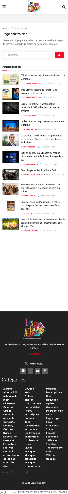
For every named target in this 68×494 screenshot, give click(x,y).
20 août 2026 (44, 147)
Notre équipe (34, 354)
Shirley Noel (29, 213)
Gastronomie (33, 403)
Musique (30, 451)
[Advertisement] (34, 18)
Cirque (7, 410)
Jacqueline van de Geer (34, 175)
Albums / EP (10, 392)
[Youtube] (37, 371)
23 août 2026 (50, 83)
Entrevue (8, 440)
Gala (6, 466)
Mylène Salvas (30, 129)
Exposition (9, 444)
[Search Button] (64, 7)
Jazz (27, 422)
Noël (48, 396)
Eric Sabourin (30, 115)
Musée (29, 447)
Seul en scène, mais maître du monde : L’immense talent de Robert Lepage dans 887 (42, 156)
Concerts (9, 422)
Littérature (31, 440)
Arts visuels (10, 396)
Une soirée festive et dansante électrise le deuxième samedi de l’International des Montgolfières (43, 223)
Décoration (10, 436)
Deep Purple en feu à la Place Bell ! (39, 170)
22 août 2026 (45, 129)
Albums (7, 388)
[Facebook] (23, 371)
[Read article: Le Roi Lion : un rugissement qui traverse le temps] (10, 126)
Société (50, 433)
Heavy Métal (32, 407)
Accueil (5, 28)
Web (27, 392)
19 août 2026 (46, 164)
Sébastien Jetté (31, 231)
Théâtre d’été (54, 447)
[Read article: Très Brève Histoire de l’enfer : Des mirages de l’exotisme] (10, 94)
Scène (49, 429)
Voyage (29, 388)
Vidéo (49, 451)
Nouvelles (52, 399)
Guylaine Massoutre (33, 83)
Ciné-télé (9, 403)
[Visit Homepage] (34, 7)
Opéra (50, 403)
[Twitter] (30, 371)
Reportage (52, 418)
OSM (49, 414)
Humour (29, 418)
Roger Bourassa (31, 164)
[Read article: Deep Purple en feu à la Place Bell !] (10, 175)
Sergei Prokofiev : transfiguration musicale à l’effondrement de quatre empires (40, 107)
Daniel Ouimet (30, 196)
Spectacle (52, 436)
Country (8, 425)
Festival (8, 447)
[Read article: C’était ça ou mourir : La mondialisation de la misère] (10, 80)
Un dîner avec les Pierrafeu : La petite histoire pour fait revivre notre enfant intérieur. (40, 205)
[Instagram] (45, 371)
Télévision (52, 440)
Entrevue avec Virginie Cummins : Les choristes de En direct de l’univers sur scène (40, 188)
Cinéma (8, 407)
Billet (6, 399)
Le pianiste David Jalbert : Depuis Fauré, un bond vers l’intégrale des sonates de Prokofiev (42, 139)
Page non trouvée (19, 28)
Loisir (28, 444)
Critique (8, 429)
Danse (7, 433)
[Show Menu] (4, 7)
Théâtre (51, 444)
